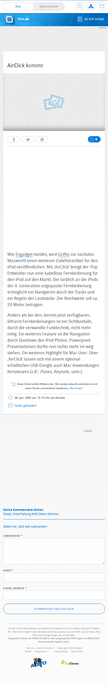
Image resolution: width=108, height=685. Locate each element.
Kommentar (13, 535)
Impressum (41, 651)
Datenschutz (61, 651)
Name (8, 570)
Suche (80, 6)
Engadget (24, 254)
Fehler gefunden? (26, 405)
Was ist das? (76, 388)
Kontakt (102, 6)
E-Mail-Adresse (15, 588)
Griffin (63, 254)
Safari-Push (77, 651)
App (91, 6)
